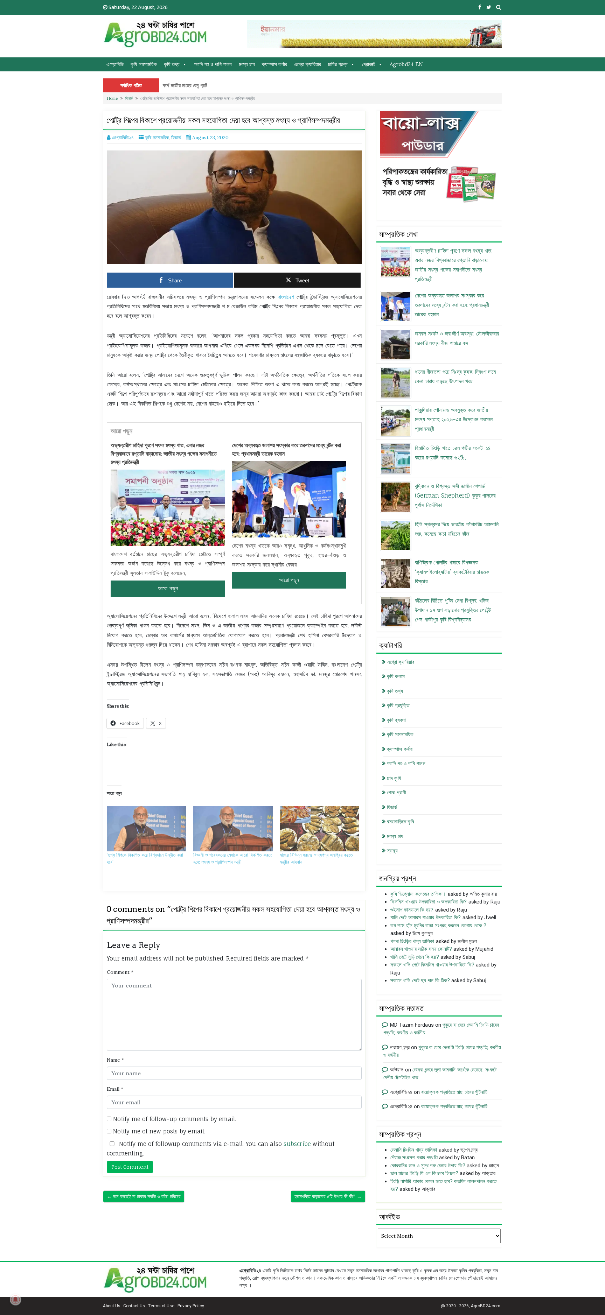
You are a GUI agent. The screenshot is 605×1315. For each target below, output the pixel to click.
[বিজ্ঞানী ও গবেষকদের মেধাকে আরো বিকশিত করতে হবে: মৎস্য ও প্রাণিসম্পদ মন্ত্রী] (233, 828)
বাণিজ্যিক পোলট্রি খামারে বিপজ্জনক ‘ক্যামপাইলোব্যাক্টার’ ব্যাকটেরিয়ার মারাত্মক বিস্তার (452, 572)
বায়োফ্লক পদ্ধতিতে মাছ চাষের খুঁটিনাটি (454, 1092)
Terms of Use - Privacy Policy (176, 1305)
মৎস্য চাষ (247, 64)
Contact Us (134, 1305)
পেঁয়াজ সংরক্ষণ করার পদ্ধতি (414, 1157)
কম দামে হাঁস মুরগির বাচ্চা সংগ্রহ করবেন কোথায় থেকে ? (438, 925)
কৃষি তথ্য (172, 64)
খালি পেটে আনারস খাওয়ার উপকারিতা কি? (425, 917)
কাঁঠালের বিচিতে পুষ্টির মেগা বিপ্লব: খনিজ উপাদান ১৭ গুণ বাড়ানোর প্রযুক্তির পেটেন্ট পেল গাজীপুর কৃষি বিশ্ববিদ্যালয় (453, 610)
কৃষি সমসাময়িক (144, 64)
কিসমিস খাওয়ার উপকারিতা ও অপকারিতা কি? (428, 902)
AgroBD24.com (485, 1305)
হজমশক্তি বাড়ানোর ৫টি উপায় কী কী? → (328, 1196)
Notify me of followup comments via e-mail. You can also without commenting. (220, 1148)
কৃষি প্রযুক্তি (398, 705)
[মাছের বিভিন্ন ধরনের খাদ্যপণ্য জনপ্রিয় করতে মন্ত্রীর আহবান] (319, 828)
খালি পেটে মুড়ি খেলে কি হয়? (414, 957)
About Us (111, 1305)
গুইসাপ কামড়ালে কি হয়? (412, 910)
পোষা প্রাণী (396, 792)
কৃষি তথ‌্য (395, 691)
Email (115, 1089)
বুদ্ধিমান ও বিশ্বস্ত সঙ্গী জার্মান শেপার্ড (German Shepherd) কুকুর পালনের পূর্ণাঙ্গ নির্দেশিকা (455, 495)
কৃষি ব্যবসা (396, 720)
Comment (120, 972)
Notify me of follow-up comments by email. (174, 1119)
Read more (167, 588)
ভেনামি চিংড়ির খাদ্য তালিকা (413, 1150)
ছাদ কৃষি (394, 778)
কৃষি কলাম (396, 676)
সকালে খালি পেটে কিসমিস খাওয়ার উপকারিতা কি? (432, 965)
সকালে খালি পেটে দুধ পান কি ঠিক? (420, 980)
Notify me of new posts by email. (159, 1131)
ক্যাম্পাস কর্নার (274, 64)
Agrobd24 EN (406, 64)
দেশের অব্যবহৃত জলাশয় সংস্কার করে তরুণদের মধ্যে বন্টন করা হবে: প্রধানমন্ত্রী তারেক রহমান (286, 449)
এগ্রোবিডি (115, 64)
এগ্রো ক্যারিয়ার (307, 64)
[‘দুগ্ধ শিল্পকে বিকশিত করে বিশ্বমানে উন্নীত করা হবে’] (146, 828)
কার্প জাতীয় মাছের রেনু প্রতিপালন (190, 85)
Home (112, 98)
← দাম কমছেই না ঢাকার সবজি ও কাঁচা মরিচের (144, 1196)
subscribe (297, 1143)
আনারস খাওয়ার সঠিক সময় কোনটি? (421, 949)
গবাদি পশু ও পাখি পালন (213, 64)
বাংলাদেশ (286, 296)
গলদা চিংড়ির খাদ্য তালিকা (412, 941)
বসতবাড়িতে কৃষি (400, 821)
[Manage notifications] (15, 1299)
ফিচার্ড (129, 98)
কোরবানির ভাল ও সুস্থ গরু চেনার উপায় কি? (427, 1165)
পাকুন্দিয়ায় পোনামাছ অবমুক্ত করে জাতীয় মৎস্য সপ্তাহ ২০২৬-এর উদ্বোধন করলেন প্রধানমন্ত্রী (454, 419)
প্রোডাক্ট (368, 64)
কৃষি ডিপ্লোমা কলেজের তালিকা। (418, 894)
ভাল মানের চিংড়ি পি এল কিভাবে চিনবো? (424, 1173)
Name (115, 1060)
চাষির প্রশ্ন (338, 64)
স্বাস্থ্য (392, 851)
